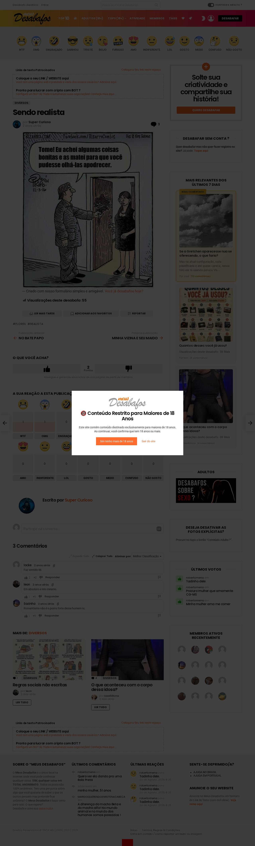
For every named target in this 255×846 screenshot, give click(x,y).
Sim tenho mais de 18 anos (116, 441)
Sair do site (148, 441)
